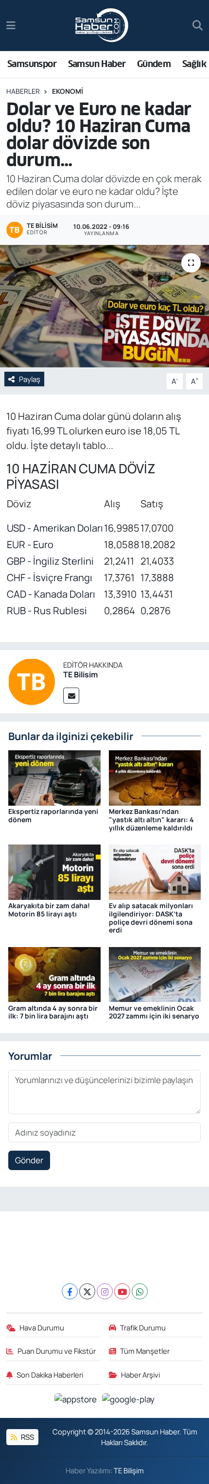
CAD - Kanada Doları (51, 594)
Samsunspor (31, 63)
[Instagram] (105, 1291)
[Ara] (197, 25)
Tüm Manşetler (145, 1351)
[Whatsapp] (140, 1291)
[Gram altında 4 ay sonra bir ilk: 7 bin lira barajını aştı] (54, 973)
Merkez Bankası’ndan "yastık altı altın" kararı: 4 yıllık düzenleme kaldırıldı (151, 819)
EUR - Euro (30, 544)
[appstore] (76, 1400)
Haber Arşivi (140, 1375)
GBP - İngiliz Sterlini (50, 561)
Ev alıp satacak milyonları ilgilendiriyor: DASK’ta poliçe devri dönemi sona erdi (151, 917)
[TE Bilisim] (31, 680)
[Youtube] (122, 1291)
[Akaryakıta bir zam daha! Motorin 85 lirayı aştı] (54, 871)
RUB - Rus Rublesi (47, 610)
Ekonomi (67, 91)
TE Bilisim (80, 674)
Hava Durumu (41, 1327)
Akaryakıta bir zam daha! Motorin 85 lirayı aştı (49, 909)
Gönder (29, 1160)
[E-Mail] (71, 696)
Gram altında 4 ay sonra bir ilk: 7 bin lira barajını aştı (53, 1012)
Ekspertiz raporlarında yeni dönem (53, 815)
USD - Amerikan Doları (55, 528)
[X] (87, 1291)
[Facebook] (70, 1291)
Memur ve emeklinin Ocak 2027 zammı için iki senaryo (154, 1012)
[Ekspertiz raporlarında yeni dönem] (54, 777)
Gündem (154, 63)
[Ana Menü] (11, 25)
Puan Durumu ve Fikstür (56, 1351)
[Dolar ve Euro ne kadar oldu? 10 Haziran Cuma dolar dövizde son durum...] (104, 306)
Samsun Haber (97, 63)
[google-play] (128, 1400)
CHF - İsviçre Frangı (49, 577)
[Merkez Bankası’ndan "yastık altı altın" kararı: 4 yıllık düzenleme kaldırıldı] (155, 777)
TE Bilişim (129, 1470)
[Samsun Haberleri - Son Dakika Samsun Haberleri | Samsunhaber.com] (102, 25)
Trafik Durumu (143, 1327)
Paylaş (29, 379)
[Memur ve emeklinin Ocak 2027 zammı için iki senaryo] (155, 973)
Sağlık (194, 63)
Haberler (23, 91)
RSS (26, 1437)
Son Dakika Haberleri (50, 1375)
